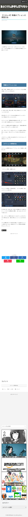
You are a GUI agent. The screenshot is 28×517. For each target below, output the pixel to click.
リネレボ (4, 230)
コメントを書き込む (14, 385)
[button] (25, 426)
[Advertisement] (14, 25)
